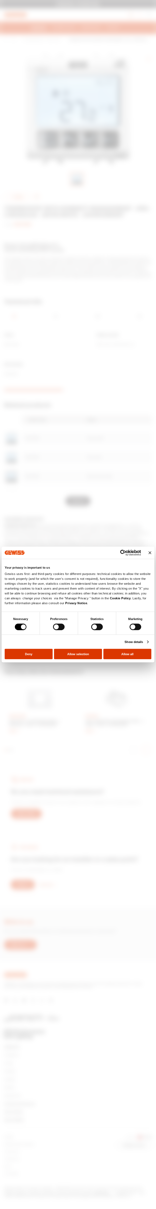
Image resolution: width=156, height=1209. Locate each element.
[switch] (59, 626)
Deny (28, 654)
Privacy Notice (76, 603)
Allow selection (78, 654)
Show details (134, 641)
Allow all (127, 654)
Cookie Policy (120, 598)
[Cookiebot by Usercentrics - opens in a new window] (123, 553)
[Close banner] (149, 552)
